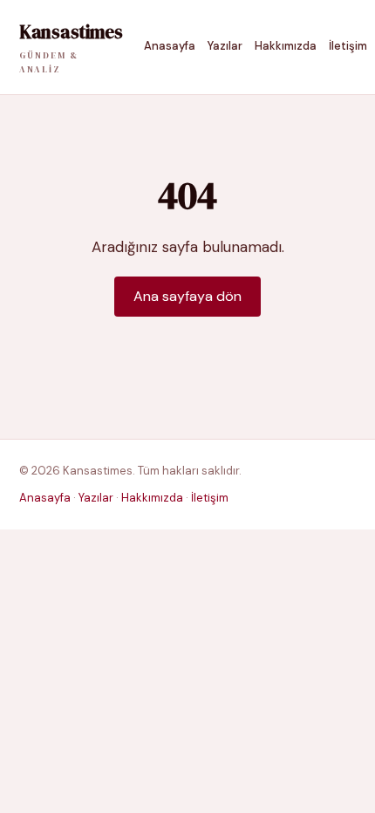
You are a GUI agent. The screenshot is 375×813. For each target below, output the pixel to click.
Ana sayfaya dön (187, 296)
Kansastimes (71, 47)
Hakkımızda (286, 45)
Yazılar (225, 45)
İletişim (348, 45)
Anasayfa (169, 45)
